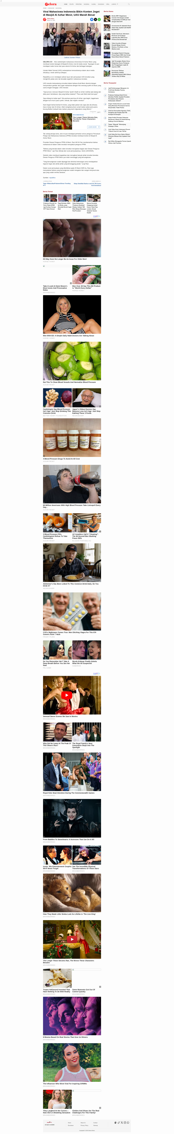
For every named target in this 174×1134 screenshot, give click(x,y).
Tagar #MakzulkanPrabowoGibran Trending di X (57, 184)
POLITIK (72, 4)
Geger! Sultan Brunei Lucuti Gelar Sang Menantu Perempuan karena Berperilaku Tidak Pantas (119, 105)
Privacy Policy (84, 1125)
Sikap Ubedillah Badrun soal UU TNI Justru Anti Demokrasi (87, 184)
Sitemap (95, 1125)
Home (69, 1122)
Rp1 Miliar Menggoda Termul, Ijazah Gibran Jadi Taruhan (119, 142)
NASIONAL (86, 4)
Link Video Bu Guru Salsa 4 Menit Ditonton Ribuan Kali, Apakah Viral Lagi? (119, 136)
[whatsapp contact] (128, 1123)
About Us (83, 1122)
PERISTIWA (79, 4)
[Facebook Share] (91, 19)
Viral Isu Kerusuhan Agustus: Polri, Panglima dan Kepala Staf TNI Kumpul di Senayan (119, 112)
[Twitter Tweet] (95, 19)
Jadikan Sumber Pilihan (72, 57)
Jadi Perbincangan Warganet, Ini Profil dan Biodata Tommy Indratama (118, 90)
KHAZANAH (101, 4)
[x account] (122, 1123)
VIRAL (107, 4)
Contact (95, 1122)
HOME (65, 4)
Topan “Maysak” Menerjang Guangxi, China (117, 125)
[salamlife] (116, 1123)
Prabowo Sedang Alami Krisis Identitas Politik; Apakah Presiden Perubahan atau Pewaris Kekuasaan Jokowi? (119, 97)
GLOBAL (94, 4)
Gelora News (91, 1130)
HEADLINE (51, 8)
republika (52, 178)
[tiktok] (119, 1123)
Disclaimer (70, 1125)
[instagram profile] (125, 1123)
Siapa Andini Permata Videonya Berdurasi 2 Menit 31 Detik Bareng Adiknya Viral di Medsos (119, 119)
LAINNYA (114, 4)
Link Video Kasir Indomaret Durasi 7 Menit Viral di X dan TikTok (119, 130)
